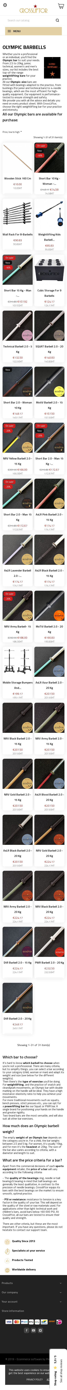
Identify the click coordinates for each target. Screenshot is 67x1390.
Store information (13, 1311)
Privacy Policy (34, 1379)
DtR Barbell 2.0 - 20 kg (17, 1018)
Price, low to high (13, 132)
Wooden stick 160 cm (17, 178)
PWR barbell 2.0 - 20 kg (49, 962)
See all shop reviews (61, 1371)
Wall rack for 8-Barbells (18, 234)
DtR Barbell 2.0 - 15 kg (17, 962)
